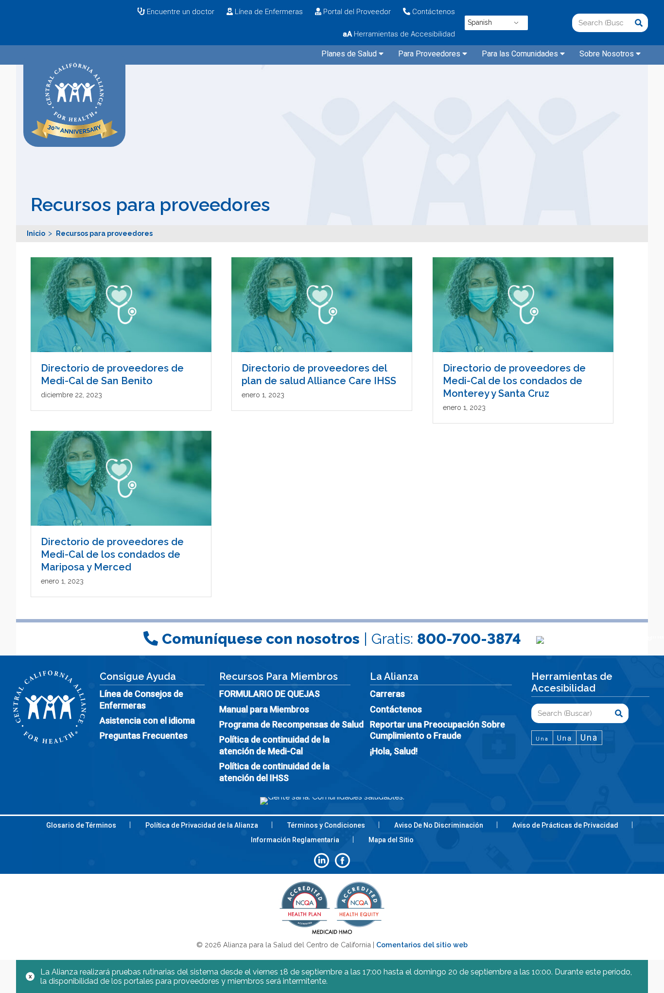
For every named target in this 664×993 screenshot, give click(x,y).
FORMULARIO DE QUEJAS (269, 694)
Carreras (387, 694)
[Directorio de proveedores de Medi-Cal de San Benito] (121, 304)
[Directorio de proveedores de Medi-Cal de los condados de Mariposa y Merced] (121, 478)
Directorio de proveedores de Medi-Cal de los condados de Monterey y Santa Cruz (514, 380)
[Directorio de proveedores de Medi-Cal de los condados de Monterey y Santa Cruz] (523, 304)
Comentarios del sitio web (422, 944)
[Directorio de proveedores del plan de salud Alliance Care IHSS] (322, 304)
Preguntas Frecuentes (144, 735)
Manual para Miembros (264, 709)
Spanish (480, 22)
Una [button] (542, 739)
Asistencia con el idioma (147, 720)
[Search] (638, 23)
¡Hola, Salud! (394, 751)
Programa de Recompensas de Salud (291, 724)
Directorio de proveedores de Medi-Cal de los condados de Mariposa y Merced (112, 554)
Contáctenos (396, 709)
